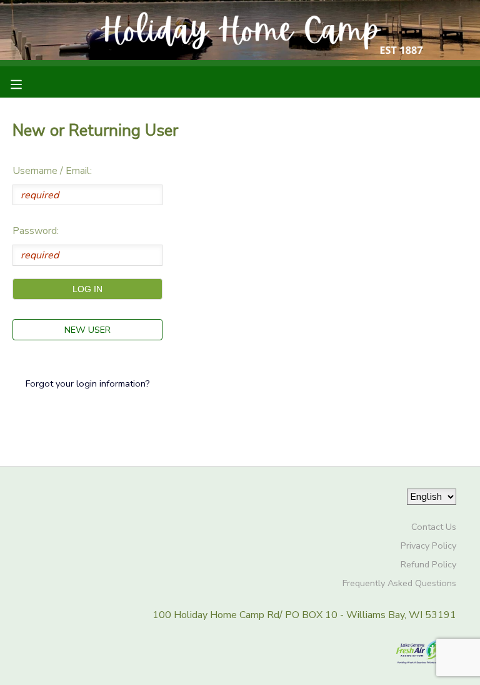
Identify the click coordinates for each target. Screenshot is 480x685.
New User (87, 329)
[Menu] (25, 83)
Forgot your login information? (88, 383)
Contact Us (433, 526)
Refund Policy (428, 564)
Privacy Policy (428, 545)
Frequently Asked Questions (399, 583)
